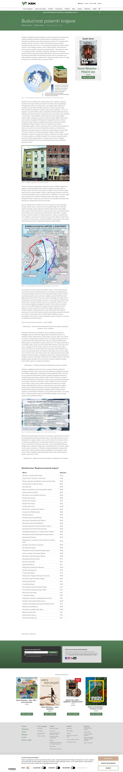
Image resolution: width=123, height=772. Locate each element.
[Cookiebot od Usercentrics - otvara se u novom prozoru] (12, 769)
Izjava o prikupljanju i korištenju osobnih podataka (89, 739)
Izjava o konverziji (88, 742)
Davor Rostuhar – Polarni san (88, 70)
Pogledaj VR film (41, 733)
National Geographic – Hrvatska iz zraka (55, 733)
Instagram (69, 658)
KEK (29, 3)
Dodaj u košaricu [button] (88, 77)
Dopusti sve (108, 758)
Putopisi (67, 9)
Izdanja (80, 9)
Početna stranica (27, 25)
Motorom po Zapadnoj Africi (72, 736)
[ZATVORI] (100, 12)
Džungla (52, 740)
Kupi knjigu (40, 731)
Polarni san (52, 731)
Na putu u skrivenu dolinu (73, 739)
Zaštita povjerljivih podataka (88, 734)
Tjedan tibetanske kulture (56, 749)
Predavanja (59, 9)
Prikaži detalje (81, 767)
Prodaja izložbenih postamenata (54, 737)
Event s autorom (41, 736)
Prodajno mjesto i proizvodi (88, 728)
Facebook (66, 658)
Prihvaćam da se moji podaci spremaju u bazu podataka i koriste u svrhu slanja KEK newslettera (42, 655)
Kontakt (99, 3)
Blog (73, 9)
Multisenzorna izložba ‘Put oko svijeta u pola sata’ (56, 743)
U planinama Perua (71, 742)
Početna (24, 726)
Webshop (87, 9)
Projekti (50, 9)
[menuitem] (80, 3)
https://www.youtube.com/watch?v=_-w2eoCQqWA (37, 322)
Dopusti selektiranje (108, 763)
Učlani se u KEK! (26, 740)
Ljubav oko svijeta (40, 9)
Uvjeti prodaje (87, 732)
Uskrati (108, 768)
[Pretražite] (95, 9)
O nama (86, 3)
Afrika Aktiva (53, 746)
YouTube (73, 658)
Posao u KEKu (93, 3)
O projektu (39, 728)
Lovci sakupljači (27, 9)
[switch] (44, 768)
